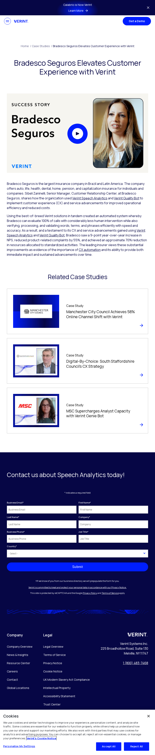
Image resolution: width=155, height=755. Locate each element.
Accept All (108, 746)
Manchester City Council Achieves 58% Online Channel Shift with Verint (100, 314)
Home (26, 46)
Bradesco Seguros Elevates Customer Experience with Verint (93, 46)
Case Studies (42, 46)
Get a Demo (137, 21)
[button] (77, 134)
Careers (12, 671)
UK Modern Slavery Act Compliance (66, 679)
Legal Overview (53, 646)
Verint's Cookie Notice (41, 738)
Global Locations (18, 688)
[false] (148, 716)
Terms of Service (110, 592)
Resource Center (18, 663)
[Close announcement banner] (148, 7)
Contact (12, 679)
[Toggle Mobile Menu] (7, 21)
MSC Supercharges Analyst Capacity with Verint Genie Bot (98, 413)
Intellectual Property (56, 688)
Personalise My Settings (19, 746)
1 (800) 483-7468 (135, 663)
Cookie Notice (52, 671)
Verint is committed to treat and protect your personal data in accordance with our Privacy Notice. (77, 587)
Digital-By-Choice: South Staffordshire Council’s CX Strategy (100, 364)
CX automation (90, 250)
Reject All (136, 746)
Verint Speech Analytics (89, 198)
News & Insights (17, 655)
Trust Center (52, 704)
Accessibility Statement (59, 696)
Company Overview (19, 646)
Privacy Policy (90, 592)
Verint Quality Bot (126, 198)
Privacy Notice (52, 663)
